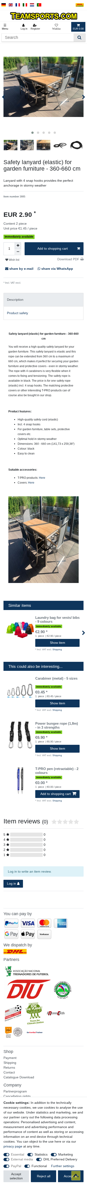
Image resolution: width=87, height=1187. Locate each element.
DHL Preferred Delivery (60, 1159)
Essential (17, 1154)
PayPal (16, 1166)
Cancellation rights (17, 1096)
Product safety (17, 313)
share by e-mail (21, 268)
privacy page (12, 1146)
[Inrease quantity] (18, 245)
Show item (57, 642)
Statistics (41, 1154)
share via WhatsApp (56, 268)
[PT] (39, 5)
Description (15, 299)
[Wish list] (56, 27)
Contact (9, 1072)
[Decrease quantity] (18, 252)
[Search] (79, 38)
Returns (9, 1067)
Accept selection (16, 1176)
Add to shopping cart (52, 248)
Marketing (65, 1154)
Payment (9, 1058)
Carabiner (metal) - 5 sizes (56, 678)
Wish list (13, 259)
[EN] (10, 5)
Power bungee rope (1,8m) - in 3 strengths (56, 725)
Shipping (26, 282)
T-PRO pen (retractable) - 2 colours (56, 771)
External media (22, 1159)
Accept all (71, 1176)
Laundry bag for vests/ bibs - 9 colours (57, 619)
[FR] (17, 5)
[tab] (43, 300)
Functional (39, 1166)
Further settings (62, 1166)
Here (42, 477)
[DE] (3, 5)
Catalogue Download (18, 1077)
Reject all (43, 1176)
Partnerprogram (15, 1091)
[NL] (32, 5)
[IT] (25, 5)
